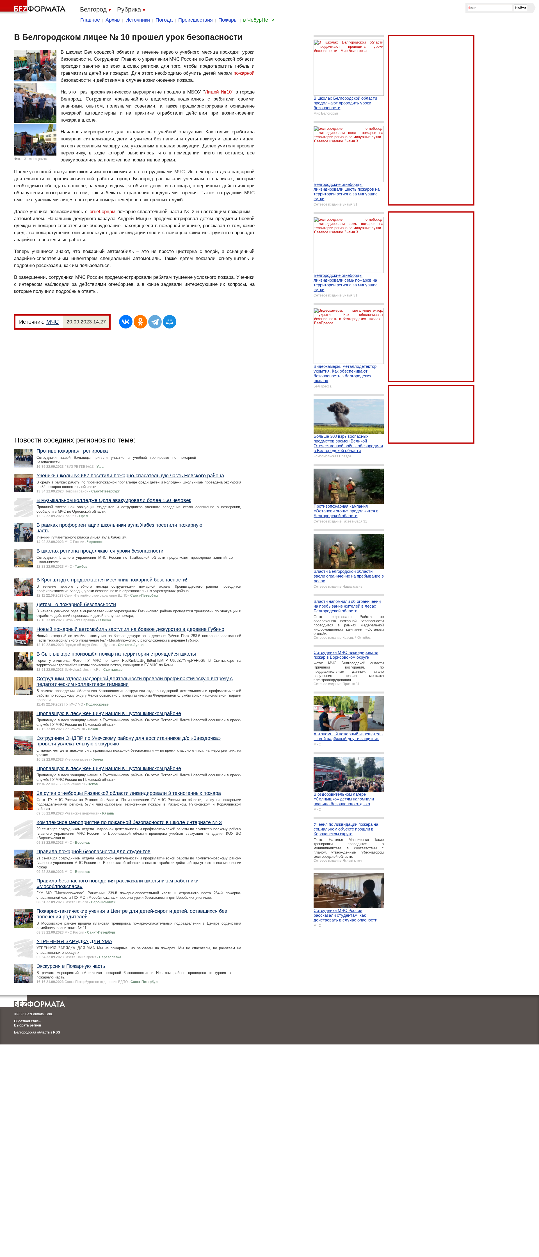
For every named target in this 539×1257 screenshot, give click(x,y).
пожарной (244, 73)
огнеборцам (102, 211)
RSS (56, 1032)
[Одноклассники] (140, 321)
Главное (90, 20)
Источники (137, 20)
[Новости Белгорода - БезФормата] (33, 7)
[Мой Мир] (169, 321)
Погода (164, 20)
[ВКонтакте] (126, 321)
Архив (113, 20)
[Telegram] (155, 321)
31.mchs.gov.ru (35, 159)
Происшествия (195, 20)
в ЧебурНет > (259, 20)
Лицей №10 (218, 92)
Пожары (227, 20)
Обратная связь (27, 1021)
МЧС (52, 322)
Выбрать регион (27, 1025)
